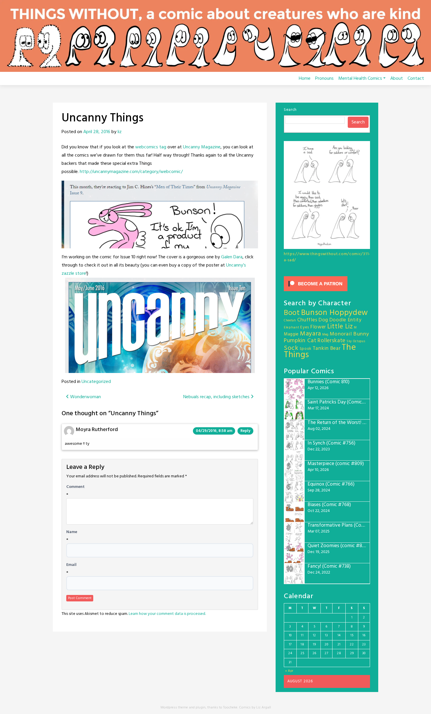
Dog (323, 320)
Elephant (291, 327)
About (396, 78)
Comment (75, 487)
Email (71, 565)
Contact (416, 78)
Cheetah (290, 320)
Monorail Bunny (349, 334)
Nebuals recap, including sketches (217, 397)
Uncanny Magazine (201, 147)
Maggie (291, 334)
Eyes (304, 327)
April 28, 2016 (96, 132)
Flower (318, 327)
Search (290, 110)
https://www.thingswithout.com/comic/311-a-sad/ (327, 257)
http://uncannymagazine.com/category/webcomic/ (131, 172)
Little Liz (340, 327)
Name (71, 532)
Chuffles (307, 320)
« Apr (289, 671)
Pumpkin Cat (300, 340)
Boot (292, 313)
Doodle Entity (345, 320)
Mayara (310, 334)
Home (304, 78)
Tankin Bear (327, 348)
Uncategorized (96, 382)
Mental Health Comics (360, 78)
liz (120, 132)
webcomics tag (150, 147)
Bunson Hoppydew (334, 313)
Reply (245, 431)
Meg (325, 334)
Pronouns (324, 78)
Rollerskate (331, 340)
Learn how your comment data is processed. (167, 613)
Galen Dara (231, 257)
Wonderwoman (85, 397)
